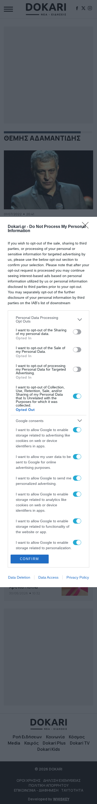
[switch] (77, 331)
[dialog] (48, 402)
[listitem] (48, 319)
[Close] (87, 227)
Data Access (48, 577)
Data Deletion (19, 577)
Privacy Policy (77, 577)
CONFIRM (29, 559)
